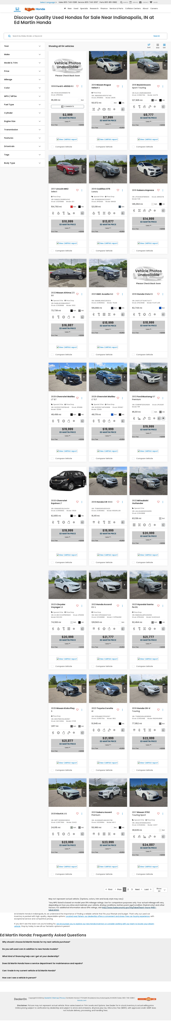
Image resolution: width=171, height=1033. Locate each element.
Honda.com (81, 1000)
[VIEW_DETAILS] (68, 65)
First (109, 889)
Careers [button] (154, 8)
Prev (119, 889)
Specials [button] (84, 8)
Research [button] (94, 8)
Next (138, 889)
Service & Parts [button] (116, 8)
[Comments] (123, 109)
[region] (67, 125)
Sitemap (55, 998)
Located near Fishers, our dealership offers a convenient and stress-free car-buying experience (108, 916)
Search (156, 36)
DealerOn (47, 998)
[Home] (65, 8)
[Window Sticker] (163, 418)
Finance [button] (104, 8)
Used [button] (76, 8)
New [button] (70, 8)
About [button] (145, 8)
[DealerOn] (20, 999)
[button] (124, 65)
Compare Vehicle (63, 147)
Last (147, 889)
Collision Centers (133, 8)
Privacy (62, 998)
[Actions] (82, 86)
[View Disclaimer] (114, 109)
